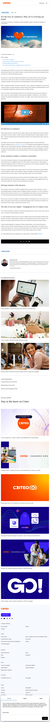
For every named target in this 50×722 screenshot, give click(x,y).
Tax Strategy (28, 677)
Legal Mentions (4, 667)
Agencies (3, 628)
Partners (27, 626)
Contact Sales (41, 3)
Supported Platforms (30, 667)
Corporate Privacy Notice (6, 639)
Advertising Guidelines (30, 665)
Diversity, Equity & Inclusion (32, 690)
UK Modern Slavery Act (6, 677)
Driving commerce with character (10, 63)
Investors (3, 692)
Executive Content (5, 251)
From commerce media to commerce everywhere (14, 61)
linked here (40, 233)
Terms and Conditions (5, 665)
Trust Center (28, 639)
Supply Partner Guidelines (6, 670)
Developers (28, 655)
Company (3, 690)
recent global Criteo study (19, 144)
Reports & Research (5, 652)
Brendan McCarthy (13, 259)
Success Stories (4, 626)
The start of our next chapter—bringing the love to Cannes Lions (17, 65)
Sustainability (28, 687)
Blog (2, 655)
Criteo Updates (5, 12)
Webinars (3, 657)
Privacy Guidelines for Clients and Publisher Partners (36, 636)
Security (27, 641)
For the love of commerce (9, 59)
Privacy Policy (4, 636)
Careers (2, 687)
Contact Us (28, 692)
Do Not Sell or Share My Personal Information (10, 641)
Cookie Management (5, 643)
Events (27, 652)
